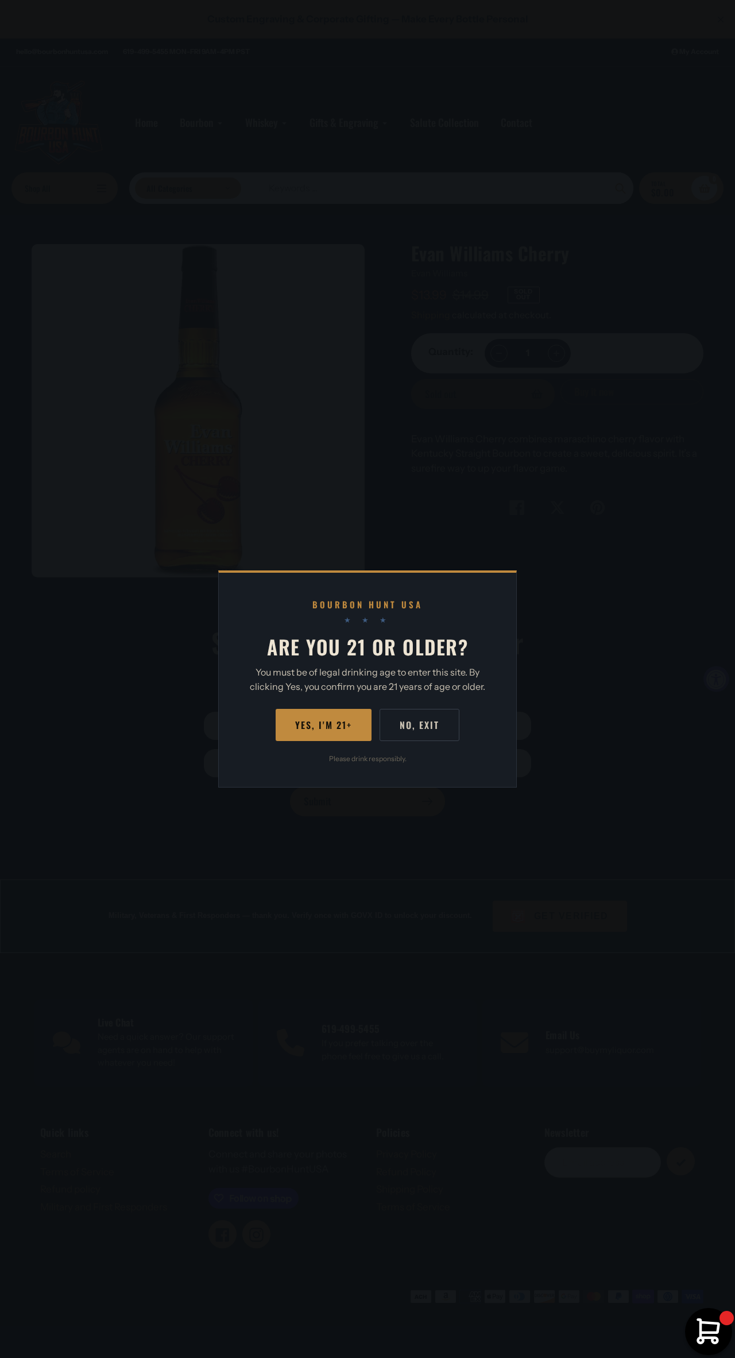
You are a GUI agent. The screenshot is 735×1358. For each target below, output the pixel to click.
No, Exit (419, 725)
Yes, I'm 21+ (323, 725)
